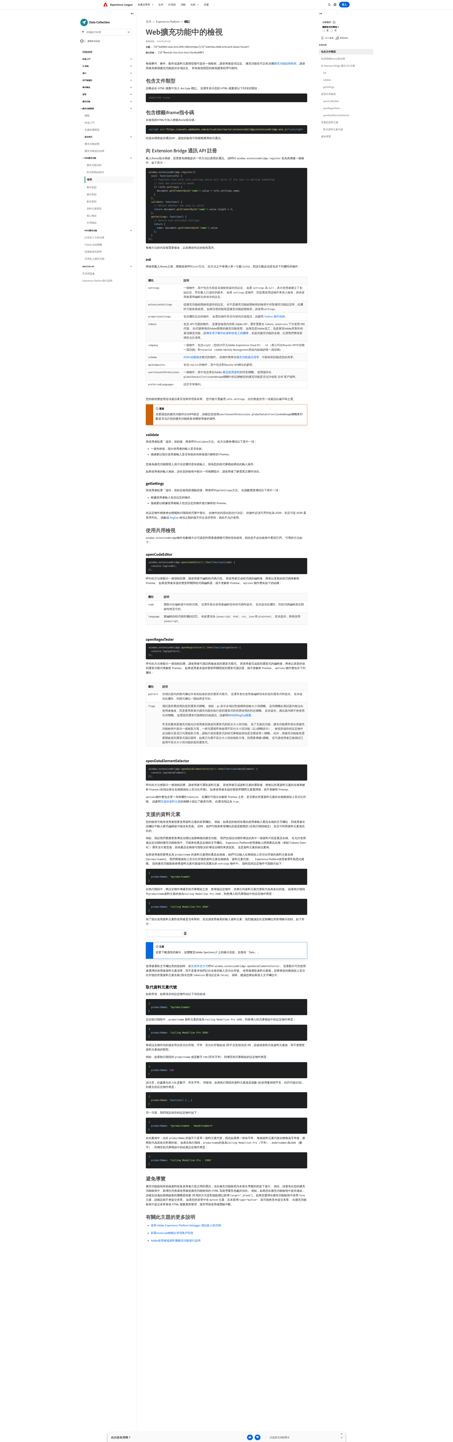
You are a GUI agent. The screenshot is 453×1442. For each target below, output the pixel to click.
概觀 (87, 115)
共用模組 (92, 222)
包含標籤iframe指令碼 (333, 58)
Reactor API (88, 266)
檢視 (89, 179)
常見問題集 (88, 273)
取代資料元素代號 (333, 129)
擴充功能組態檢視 (285, 63)
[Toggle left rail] (132, 14)
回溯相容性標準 (93, 251)
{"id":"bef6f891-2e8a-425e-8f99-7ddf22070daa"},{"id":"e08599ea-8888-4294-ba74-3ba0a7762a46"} (201, 46)
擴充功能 (86, 101)
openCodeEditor (331, 101)
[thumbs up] (250, 1437)
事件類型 (92, 187)
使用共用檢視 (328, 94)
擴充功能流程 (94, 165)
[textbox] (105, 32)
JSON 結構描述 (193, 357)
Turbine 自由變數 (93, 244)
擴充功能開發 (88, 108)
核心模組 (92, 215)
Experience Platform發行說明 (97, 280)
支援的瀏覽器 (92, 129)
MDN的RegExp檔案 (239, 715)
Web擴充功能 (90, 158)
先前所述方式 (199, 966)
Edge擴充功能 (91, 230)
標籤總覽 (87, 52)
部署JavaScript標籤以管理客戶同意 (172, 1233)
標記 (187, 21)
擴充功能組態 (92, 143)
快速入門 (86, 59)
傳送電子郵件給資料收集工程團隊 (227, 333)
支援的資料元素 (170, 801)
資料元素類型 (94, 208)
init (324, 72)
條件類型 (92, 194)
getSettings (328, 87)
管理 (84, 94)
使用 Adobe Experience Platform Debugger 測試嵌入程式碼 (186, 1225)
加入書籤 (329, 38)
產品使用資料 (231, 372)
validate (327, 79)
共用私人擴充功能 (94, 258)
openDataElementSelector (336, 115)
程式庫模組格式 (95, 172)
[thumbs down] (257, 1437)
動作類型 (92, 201)
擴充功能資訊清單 (247, 357)
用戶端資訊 (87, 80)
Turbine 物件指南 (274, 316)
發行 (84, 73)
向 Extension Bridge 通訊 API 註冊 (338, 65)
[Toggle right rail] (321, 14)
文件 (148, 21)
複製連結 (344, 38)
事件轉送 (86, 87)
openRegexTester (331, 108)
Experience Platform (168, 21)
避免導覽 (326, 136)
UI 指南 (85, 66)
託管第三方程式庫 (94, 237)
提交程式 (88, 137)
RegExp (174, 517)
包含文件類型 (328, 51)
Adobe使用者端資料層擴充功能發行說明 (175, 1240)
